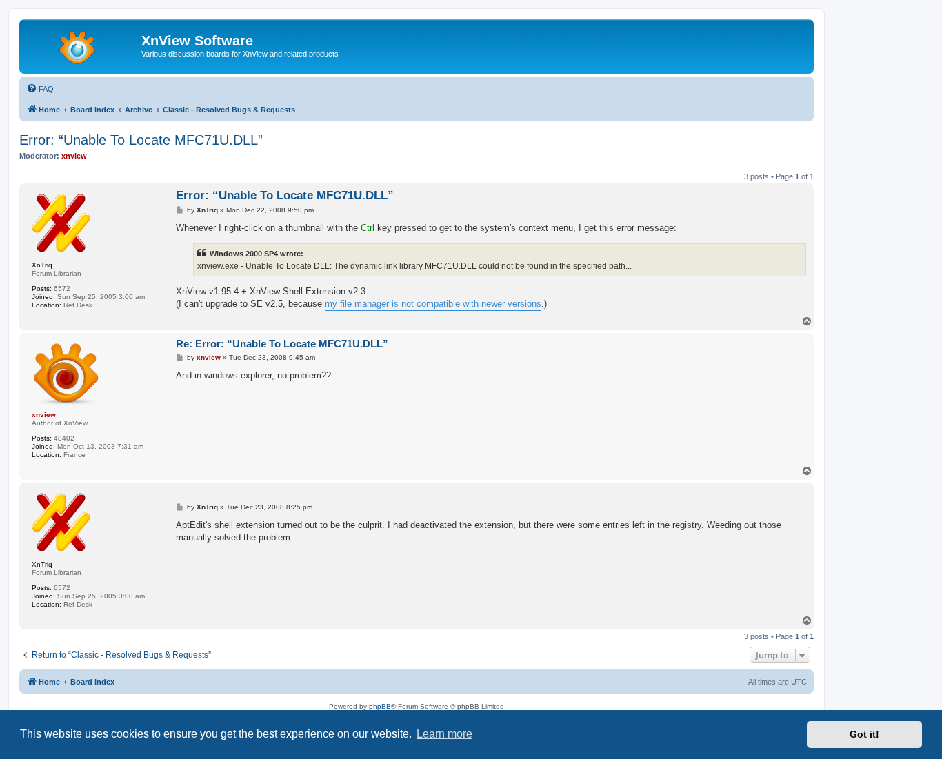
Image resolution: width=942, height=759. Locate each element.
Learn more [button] (444, 734)
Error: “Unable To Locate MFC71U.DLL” (141, 140)
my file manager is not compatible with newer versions (433, 303)
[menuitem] (40, 89)
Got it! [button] (864, 734)
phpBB (380, 706)
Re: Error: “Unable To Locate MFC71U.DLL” (282, 344)
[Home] (82, 45)
